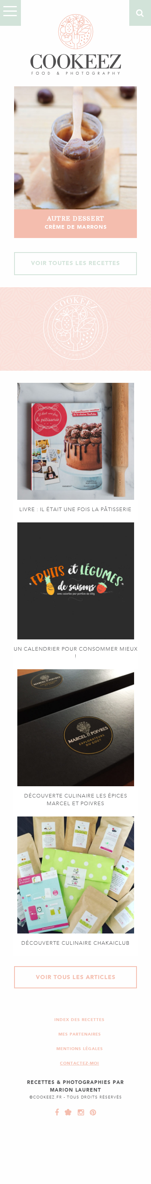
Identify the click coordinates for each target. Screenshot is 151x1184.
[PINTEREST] (91, 1112)
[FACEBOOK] (57, 1112)
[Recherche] (140, 13)
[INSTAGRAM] (79, 1112)
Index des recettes (79, 1019)
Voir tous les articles (76, 977)
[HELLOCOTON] (66, 1112)
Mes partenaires (79, 1034)
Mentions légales (79, 1048)
